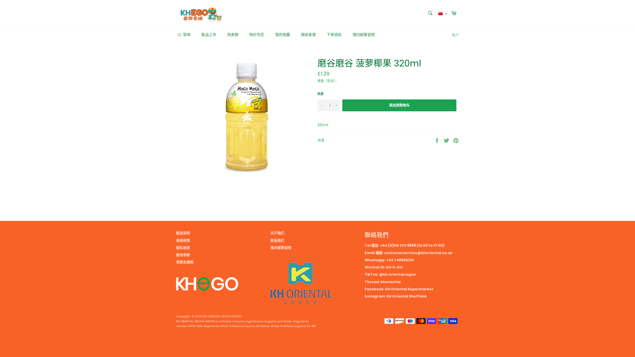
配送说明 (183, 233)
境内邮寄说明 (363, 34)
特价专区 (256, 34)
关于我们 (277, 233)
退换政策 (183, 240)
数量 (320, 94)
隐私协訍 (183, 247)
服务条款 (183, 254)
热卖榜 (232, 34)
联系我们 (277, 240)
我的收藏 (282, 34)
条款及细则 (184, 262)
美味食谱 (308, 34)
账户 (455, 34)
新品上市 (208, 34)
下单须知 (334, 34)
